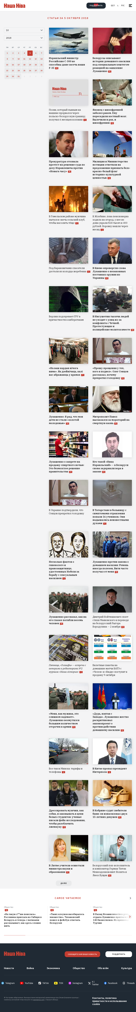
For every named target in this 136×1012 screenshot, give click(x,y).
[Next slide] (130, 917)
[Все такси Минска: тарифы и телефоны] (68, 756)
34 (6, 910)
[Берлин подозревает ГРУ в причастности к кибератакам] (68, 308)
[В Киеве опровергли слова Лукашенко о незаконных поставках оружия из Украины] (112, 259)
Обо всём (103, 968)
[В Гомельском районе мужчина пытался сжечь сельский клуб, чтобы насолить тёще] (68, 208)
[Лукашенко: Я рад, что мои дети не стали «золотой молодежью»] (68, 405)
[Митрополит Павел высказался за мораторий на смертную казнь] (112, 405)
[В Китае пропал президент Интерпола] (112, 756)
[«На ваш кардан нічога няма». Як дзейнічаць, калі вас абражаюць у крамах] (68, 359)
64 (52, 910)
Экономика (53, 968)
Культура (126, 968)
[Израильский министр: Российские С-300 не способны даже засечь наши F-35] (68, 50)
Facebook (112, 983)
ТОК (61, 983)
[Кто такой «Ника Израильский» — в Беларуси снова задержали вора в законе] (112, 452)
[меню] (130, 6)
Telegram (10, 983)
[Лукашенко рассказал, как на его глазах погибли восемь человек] (68, 607)
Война (30, 968)
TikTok (45, 983)
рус (123, 5)
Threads (131, 983)
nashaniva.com (38, 1000)
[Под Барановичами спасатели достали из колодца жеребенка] (68, 259)
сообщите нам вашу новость (82, 954)
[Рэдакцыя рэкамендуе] (130, 898)
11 (95, 910)
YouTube (29, 983)
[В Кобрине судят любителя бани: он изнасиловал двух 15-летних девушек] (112, 804)
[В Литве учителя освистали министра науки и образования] (68, 856)
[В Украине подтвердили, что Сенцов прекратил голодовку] (68, 502)
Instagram (78, 983)
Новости (9, 968)
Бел (113, 5)
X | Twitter (95, 983)
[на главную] (14, 5)
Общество (8, 907)
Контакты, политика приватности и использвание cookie (109, 1001)
